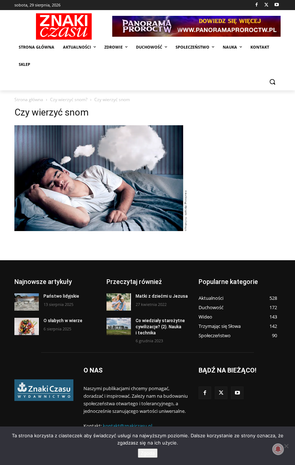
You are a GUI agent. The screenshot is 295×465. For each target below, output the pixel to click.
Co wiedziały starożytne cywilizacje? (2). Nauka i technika (160, 326)
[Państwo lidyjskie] (26, 302)
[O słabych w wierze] (26, 326)
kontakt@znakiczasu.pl (127, 426)
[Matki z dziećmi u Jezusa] (118, 302)
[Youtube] (276, 5)
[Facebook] (257, 5)
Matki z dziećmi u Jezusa (162, 296)
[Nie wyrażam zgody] (286, 446)
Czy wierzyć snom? (68, 99)
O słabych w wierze (63, 320)
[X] (266, 5)
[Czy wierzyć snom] (101, 229)
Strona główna (28, 99)
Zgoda (148, 453)
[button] (272, 81)
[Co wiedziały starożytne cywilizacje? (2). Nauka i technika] (118, 326)
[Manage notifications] (278, 449)
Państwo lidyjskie (61, 296)
